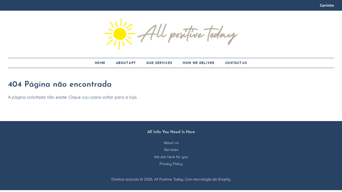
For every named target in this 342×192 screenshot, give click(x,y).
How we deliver (199, 63)
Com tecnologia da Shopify (208, 179)
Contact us (236, 63)
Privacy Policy (171, 163)
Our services (159, 63)
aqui (86, 97)
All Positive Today (168, 179)
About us (171, 142)
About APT (126, 63)
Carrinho (327, 5)
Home (100, 63)
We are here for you (171, 156)
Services (171, 149)
